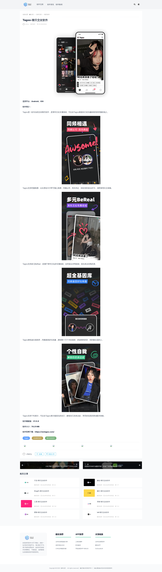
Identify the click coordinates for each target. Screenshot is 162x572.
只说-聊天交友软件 (40, 480)
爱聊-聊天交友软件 (40, 512)
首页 (32, 14)
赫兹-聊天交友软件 (103, 480)
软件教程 (59, 4)
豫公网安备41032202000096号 (103, 568)
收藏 (40, 454)
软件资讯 (50, 4)
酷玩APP (98, 545)
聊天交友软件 (51, 438)
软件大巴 (63, 568)
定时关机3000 (60, 545)
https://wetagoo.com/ (44, 432)
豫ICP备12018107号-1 (86, 568)
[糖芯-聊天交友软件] (89, 493)
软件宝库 (40, 4)
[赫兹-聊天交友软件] (89, 482)
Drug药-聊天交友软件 (41, 491)
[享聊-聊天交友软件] (89, 503)
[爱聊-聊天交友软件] (26, 514)
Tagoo (26, 438)
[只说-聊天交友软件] (26, 482)
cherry (27, 24)
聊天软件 (47, 14)
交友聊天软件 (37, 438)
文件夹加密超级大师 (62, 541)
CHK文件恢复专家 (61, 548)
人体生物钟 (78, 541)
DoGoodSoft (99, 548)
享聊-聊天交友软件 (103, 502)
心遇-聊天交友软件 (40, 502)
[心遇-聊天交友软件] (26, 503)
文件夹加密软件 (100, 541)
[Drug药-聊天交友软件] (26, 493)
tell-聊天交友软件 (103, 512)
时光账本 (78, 545)
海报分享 (51, 454)
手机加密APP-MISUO (81, 548)
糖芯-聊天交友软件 (103, 491)
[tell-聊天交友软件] (89, 514)
